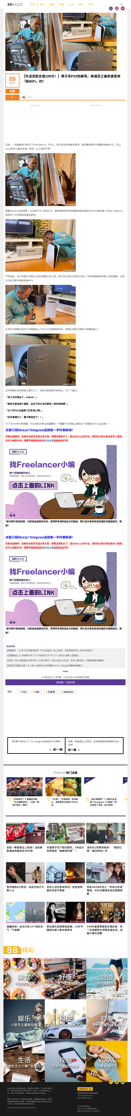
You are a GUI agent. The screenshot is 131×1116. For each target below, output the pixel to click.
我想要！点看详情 (65, 682)
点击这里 (49, 440)
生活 (71, 4)
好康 (32, 4)
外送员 (51, 691)
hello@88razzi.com (84, 1098)
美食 (52, 4)
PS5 (24, 691)
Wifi (37, 691)
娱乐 (81, 4)
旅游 (61, 4)
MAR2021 (69, 691)
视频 (32, 13)
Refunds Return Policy (27, 1107)
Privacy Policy (12, 1107)
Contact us (85, 1088)
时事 (42, 4)
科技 (90, 4)
